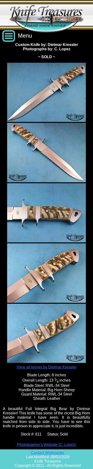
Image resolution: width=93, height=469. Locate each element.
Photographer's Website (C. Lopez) (46, 445)
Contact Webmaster (47, 453)
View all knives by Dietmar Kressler (47, 367)
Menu (25, 35)
